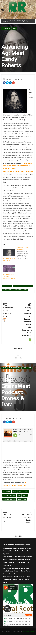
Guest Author (9, 79)
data (20, 491)
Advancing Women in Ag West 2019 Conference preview (9, 276)
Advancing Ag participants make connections (18, 171)
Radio (24, 367)
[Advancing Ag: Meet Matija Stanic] (24, 253)
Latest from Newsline (9, 544)
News (14, 28)
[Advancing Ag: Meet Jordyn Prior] (9, 252)
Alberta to (13, 21)
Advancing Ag (6, 28)
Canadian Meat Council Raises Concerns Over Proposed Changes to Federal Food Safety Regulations (17, 551)
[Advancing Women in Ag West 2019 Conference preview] (9, 268)
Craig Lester (8, 418)
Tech (30, 367)
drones (26, 491)
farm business (7, 289)
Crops (4, 367)
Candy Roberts (27, 286)
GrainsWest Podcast (14, 367)
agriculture (17, 286)
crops (14, 491)
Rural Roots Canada (28, 631)
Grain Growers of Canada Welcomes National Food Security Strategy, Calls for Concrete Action (17, 579)
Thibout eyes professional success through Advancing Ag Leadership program (17, 165)
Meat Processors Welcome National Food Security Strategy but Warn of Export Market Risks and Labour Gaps (16, 571)
